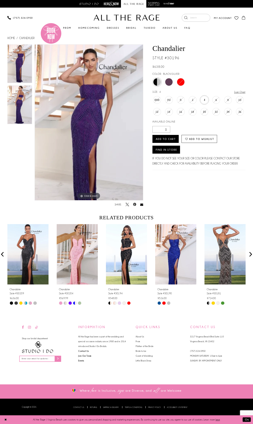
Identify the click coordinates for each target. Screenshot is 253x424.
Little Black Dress (143, 360)
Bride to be (141, 351)
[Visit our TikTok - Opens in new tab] (36, 327)
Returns (93, 407)
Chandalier (26, 38)
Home (11, 38)
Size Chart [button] (239, 92)
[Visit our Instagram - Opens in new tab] (29, 327)
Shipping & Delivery (111, 407)
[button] (222, 17)
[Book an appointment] (51, 33)
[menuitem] (196, 18)
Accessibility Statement (177, 407)
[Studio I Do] (37, 347)
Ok (247, 419)
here (218, 419)
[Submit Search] (186, 18)
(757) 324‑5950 (197, 351)
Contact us (78, 407)
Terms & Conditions (133, 407)
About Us (140, 336)
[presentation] (28, 254)
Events (81, 360)
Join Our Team (84, 356)
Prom (138, 341)
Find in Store (166, 149)
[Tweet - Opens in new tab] (127, 205)
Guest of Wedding (144, 356)
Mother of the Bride (144, 346)
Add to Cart (166, 139)
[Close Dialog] (5, 419)
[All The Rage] (126, 17)
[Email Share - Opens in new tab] (141, 204)
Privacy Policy (154, 407)
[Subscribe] (58, 359)
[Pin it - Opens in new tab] (134, 205)
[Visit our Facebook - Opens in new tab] (23, 327)
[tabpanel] (19, 65)
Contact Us (83, 351)
